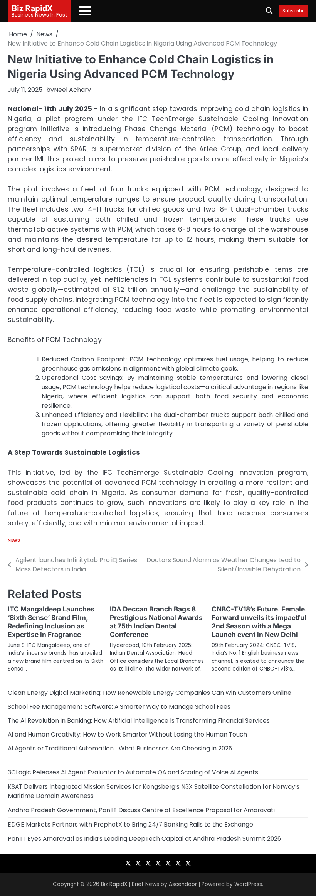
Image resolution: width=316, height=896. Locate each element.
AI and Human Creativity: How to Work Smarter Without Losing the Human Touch (127, 734)
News (14, 540)
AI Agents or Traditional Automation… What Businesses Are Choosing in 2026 (120, 748)
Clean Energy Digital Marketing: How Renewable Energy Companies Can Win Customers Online (149, 693)
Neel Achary (72, 89)
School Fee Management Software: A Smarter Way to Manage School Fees (119, 707)
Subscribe (293, 11)
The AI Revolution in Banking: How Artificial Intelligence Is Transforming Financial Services (139, 720)
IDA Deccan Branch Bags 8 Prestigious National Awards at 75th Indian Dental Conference (156, 622)
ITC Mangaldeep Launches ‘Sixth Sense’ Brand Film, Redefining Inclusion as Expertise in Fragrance (51, 622)
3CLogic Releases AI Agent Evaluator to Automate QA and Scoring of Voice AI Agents (133, 772)
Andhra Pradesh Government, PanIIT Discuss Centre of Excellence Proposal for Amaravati (141, 810)
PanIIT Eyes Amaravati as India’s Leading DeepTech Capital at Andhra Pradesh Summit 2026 (144, 839)
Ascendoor (183, 884)
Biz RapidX (32, 8)
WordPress (248, 884)
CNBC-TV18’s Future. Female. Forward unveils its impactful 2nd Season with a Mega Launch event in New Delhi (259, 622)
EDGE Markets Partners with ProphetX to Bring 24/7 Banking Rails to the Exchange (130, 824)
